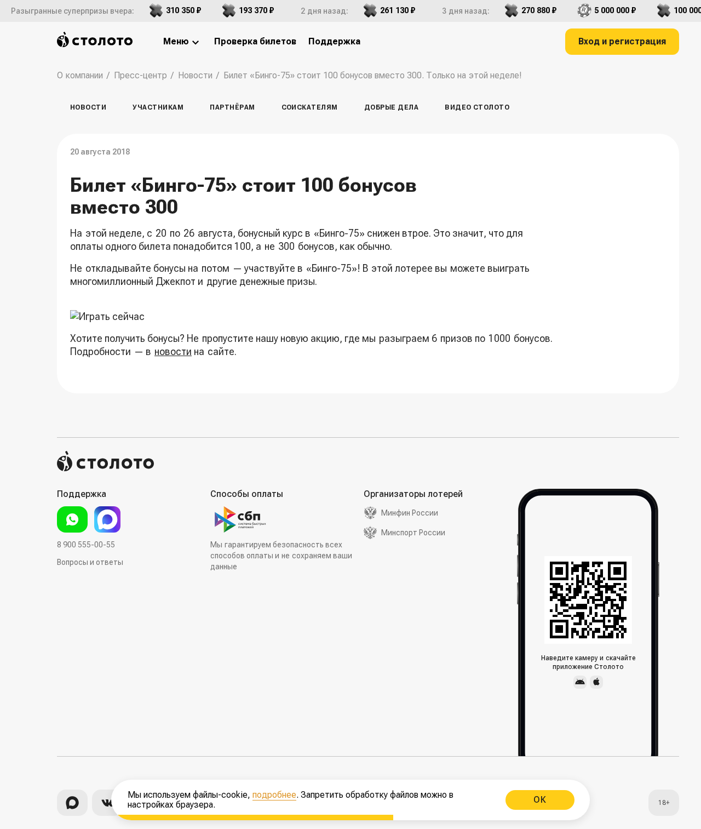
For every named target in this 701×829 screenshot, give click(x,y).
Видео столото (477, 107)
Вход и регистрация (622, 41)
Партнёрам (232, 107)
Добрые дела (391, 107)
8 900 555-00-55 (86, 544)
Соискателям (309, 107)
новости (173, 351)
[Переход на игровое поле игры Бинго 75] (314, 316)
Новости (88, 107)
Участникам (158, 107)
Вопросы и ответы (90, 562)
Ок (540, 799)
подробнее (274, 795)
